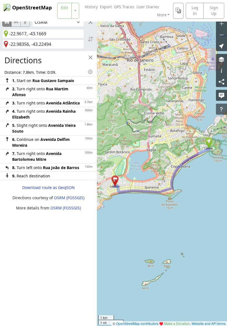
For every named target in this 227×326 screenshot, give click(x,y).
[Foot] (25, 22)
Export (106, 6)
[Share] (221, 81)
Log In (195, 10)
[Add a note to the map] (221, 95)
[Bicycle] (16, 22)
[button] (208, 142)
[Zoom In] (221, 23)
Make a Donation (177, 323)
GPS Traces (124, 6)
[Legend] (221, 70)
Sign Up (214, 10)
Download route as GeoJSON (48, 187)
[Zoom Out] (221, 34)
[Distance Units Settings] (90, 72)
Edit (64, 7)
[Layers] (221, 59)
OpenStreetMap (32, 7)
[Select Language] (178, 11)
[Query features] (221, 109)
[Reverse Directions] (90, 39)
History (91, 6)
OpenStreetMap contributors (137, 323)
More (162, 14)
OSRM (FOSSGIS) (69, 197)
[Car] (7, 22)
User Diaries (147, 6)
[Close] (90, 22)
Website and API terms (209, 323)
